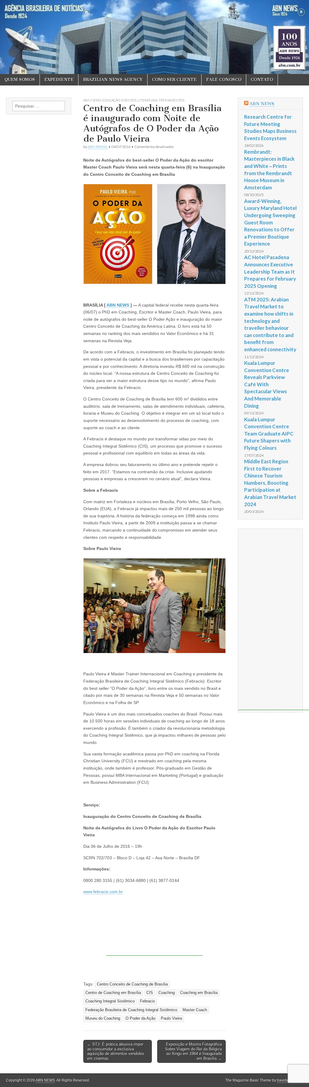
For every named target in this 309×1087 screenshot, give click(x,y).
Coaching (166, 993)
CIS (149, 993)
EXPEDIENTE (59, 79)
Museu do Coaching (102, 1018)
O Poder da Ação (140, 1018)
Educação (111, 100)
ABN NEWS (92, 100)
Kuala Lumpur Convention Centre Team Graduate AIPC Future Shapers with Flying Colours (269, 433)
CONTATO (262, 79)
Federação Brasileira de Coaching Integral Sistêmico (131, 1010)
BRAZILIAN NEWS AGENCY (113, 79)
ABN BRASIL (98, 146)
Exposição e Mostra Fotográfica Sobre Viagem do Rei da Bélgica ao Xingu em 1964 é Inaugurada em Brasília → (193, 1051)
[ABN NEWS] (154, 37)
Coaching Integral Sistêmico (110, 1001)
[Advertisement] (154, 940)
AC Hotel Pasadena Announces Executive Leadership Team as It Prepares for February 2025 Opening (270, 271)
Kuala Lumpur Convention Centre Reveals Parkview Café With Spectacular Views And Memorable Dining (266, 384)
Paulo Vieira (171, 1018)
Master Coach (195, 1010)
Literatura (147, 100)
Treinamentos (171, 100)
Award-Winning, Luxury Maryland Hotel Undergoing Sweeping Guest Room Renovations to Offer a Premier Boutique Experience (270, 222)
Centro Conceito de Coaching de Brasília (132, 984)
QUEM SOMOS (20, 79)
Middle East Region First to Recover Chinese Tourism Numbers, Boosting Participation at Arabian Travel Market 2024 (270, 482)
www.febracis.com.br (103, 891)
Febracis (147, 1001)
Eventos (128, 100)
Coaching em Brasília (199, 993)
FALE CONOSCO (223, 79)
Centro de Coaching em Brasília (113, 993)
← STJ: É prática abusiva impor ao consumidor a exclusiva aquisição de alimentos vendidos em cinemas (115, 1051)
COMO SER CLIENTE (174, 79)
